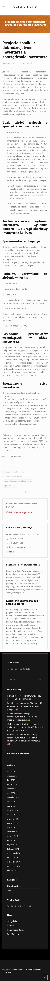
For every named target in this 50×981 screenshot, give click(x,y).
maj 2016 (11, 802)
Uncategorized (26, 63)
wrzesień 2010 (13, 866)
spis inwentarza (10, 486)
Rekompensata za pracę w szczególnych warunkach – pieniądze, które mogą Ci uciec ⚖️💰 (24, 717)
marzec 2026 (13, 776)
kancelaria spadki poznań (14, 472)
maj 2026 (11, 771)
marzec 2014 (12, 810)
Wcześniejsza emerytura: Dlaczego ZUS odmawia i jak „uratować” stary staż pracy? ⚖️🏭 (24, 706)
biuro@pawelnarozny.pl (20, 547)
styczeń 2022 (13, 784)
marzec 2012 (12, 836)
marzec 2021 (12, 789)
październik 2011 (14, 853)
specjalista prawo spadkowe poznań (18, 481)
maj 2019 (11, 793)
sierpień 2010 (13, 870)
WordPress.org (14, 934)
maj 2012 (11, 827)
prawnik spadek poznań (13, 477)
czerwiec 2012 (13, 823)
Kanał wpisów (13, 925)
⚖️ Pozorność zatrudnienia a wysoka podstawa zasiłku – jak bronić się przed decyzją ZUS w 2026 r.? (25, 727)
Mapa (11, 551)
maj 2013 (11, 814)
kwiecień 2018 (13, 797)
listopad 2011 (13, 849)
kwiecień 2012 (13, 832)
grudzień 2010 (13, 862)
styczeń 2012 (12, 845)
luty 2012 (11, 840)
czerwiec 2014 (13, 806)
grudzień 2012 (13, 819)
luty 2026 (11, 780)
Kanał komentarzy (15, 930)
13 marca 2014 (8, 63)
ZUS (9, 890)
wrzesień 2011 (13, 857)
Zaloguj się (12, 921)
